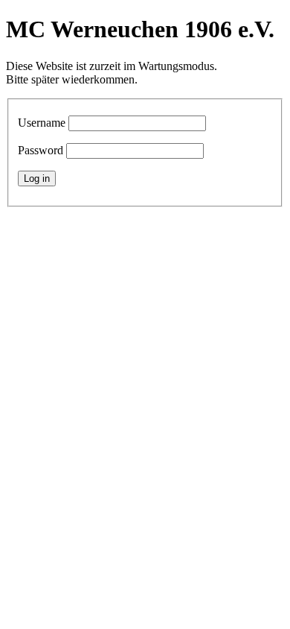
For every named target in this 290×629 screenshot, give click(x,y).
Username (41, 122)
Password (40, 150)
